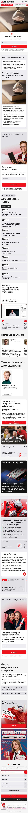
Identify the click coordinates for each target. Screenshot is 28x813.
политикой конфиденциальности (16, 189)
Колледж (4, 767)
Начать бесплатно (7, 4)
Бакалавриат (12, 767)
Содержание (10, 807)
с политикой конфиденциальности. (16, 50)
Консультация (24, 807)
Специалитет (20, 767)
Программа (5, 807)
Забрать (14, 725)
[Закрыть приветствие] (1, 803)
